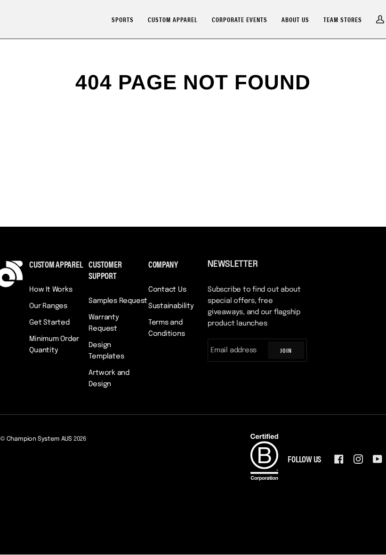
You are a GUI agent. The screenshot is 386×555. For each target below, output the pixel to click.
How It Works (50, 289)
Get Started (49, 322)
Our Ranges (48, 306)
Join (286, 350)
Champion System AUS (39, 439)
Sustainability (171, 306)
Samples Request (117, 301)
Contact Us (167, 289)
